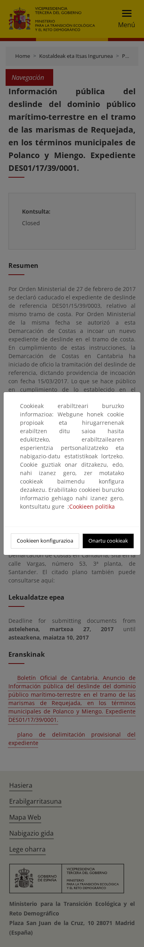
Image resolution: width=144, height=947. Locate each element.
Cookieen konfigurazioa (45, 540)
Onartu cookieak (108, 540)
